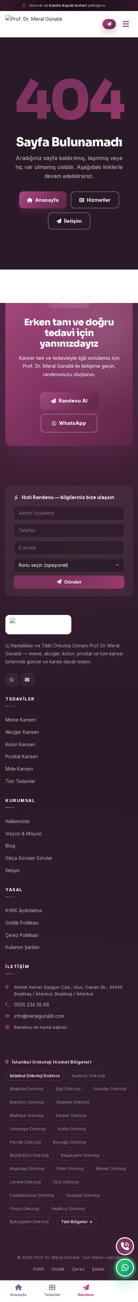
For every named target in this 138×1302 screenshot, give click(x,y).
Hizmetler (99, 200)
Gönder (72, 582)
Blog (10, 845)
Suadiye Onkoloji (83, 1195)
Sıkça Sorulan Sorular (28, 858)
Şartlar (98, 1269)
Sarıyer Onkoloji (71, 1115)
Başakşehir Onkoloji (80, 1155)
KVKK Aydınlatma (23, 910)
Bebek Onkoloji (111, 1168)
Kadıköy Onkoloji (88, 1075)
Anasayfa (47, 200)
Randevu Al (73, 400)
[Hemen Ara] (125, 1246)
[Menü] (126, 24)
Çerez (78, 1269)
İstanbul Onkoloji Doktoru (35, 1075)
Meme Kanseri (20, 719)
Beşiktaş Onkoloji (27, 1088)
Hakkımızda (17, 821)
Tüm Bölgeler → (76, 1221)
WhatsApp (72, 423)
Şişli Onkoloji (68, 1088)
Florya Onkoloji (24, 1208)
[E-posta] (27, 679)
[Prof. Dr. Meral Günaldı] (33, 24)
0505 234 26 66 (31, 1004)
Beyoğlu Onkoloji (69, 1142)
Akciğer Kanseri (22, 732)
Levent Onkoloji (25, 1181)
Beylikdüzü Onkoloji (29, 1155)
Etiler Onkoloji (70, 1168)
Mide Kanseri (19, 769)
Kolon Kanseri (20, 744)
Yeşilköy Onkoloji (68, 1208)
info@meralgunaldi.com (39, 1016)
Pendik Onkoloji (25, 1142)
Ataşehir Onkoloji (72, 1102)
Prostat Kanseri (21, 756)
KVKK (38, 1269)
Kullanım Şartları (22, 947)
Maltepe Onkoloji (27, 1115)
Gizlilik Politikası (22, 923)
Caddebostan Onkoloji (32, 1195)
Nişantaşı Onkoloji (27, 1168)
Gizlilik (58, 1269)
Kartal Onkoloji (72, 1128)
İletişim (73, 221)
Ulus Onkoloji (66, 1181)
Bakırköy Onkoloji (27, 1102)
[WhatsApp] (11, 679)
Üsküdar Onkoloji (110, 1088)
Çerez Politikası (21, 935)
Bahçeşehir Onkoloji (29, 1221)
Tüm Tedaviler (20, 781)
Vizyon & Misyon (23, 833)
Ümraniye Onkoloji (28, 1128)
